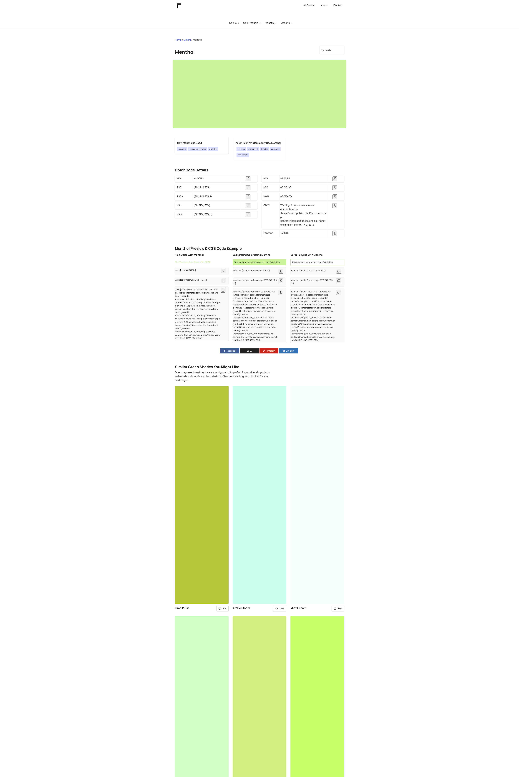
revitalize (213, 149)
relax (204, 149)
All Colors (308, 5)
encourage (193, 149)
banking (241, 149)
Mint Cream (298, 608)
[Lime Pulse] (202, 495)
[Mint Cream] (317, 495)
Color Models (250, 22)
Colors (233, 22)
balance (182, 149)
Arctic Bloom (241, 608)
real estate (242, 154)
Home (178, 39)
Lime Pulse (182, 608)
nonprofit (275, 149)
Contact (338, 5)
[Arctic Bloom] (259, 495)
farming (264, 149)
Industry (269, 22)
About (323, 5)
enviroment (253, 149)
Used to (285, 22)
